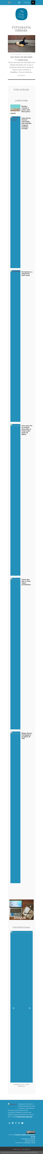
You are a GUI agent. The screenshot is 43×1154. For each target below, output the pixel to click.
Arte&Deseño (16, 54)
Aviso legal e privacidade (28, 1138)
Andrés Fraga (23, 60)
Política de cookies (30, 1140)
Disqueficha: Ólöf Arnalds (21, 1085)
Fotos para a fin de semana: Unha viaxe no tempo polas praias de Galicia (27, 430)
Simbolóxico (27, 1142)
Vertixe (33, 1142)
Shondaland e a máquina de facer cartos (27, 273)
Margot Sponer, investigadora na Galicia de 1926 (27, 735)
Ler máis (21, 75)
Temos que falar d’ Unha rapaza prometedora (26, 582)
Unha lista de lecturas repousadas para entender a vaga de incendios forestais (27, 123)
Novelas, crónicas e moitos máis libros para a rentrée (20, 110)
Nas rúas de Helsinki (21, 57)
